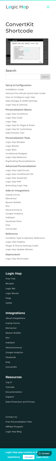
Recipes (10, 283)
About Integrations (15, 318)
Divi (8, 206)
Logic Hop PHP (13, 181)
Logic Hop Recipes (15, 142)
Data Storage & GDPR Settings (21, 101)
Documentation (14, 392)
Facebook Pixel (13, 221)
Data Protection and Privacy (20, 402)
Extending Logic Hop (17, 185)
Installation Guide (15, 89)
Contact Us (11, 417)
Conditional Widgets (16, 153)
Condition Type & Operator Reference (25, 238)
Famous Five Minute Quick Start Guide (26, 93)
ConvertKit (11, 229)
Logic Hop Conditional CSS (19, 174)
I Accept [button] (29, 457)
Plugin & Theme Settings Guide (22, 245)
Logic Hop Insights (15, 242)
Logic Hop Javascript (16, 178)
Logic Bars (11, 149)
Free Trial (10, 278)
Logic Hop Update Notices (19, 249)
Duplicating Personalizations (20, 161)
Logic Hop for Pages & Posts (20, 125)
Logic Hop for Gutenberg (19, 129)
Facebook (11, 357)
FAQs (8, 298)
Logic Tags (11, 121)
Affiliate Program (14, 426)
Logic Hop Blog (14, 431)
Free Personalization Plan (19, 421)
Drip (8, 225)
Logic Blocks (12, 146)
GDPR (9, 303)
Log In (9, 382)
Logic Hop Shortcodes (17, 258)
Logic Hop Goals (14, 117)
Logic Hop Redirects (16, 157)
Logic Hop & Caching (16, 104)
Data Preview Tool (15, 133)
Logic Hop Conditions (17, 114)
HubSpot (10, 217)
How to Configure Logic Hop (20, 97)
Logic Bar (10, 288)
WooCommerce (14, 210)
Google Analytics (14, 213)
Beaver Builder (13, 202)
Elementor (11, 198)
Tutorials (10, 387)
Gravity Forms (13, 194)
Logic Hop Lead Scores (17, 170)
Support (10, 397)
